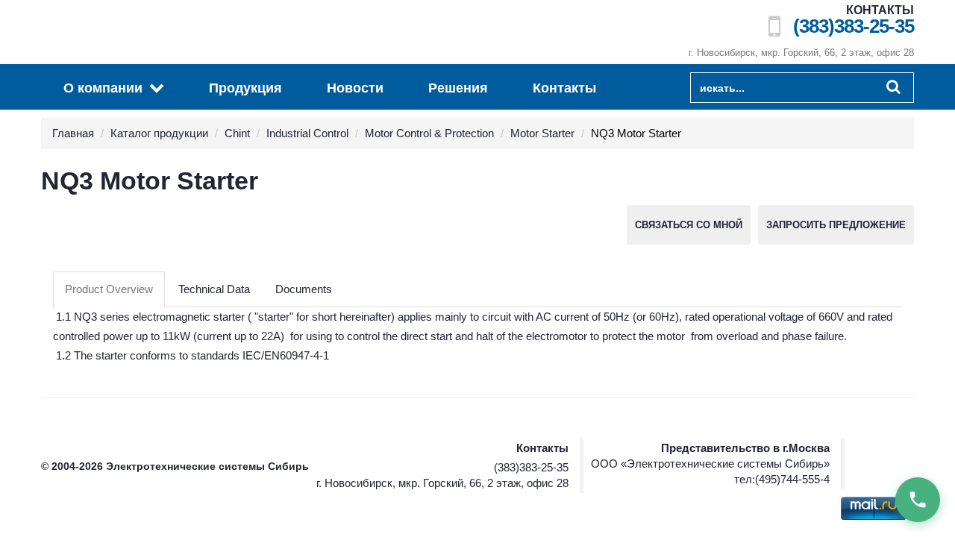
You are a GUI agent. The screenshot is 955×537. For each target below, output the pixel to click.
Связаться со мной (688, 224)
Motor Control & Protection (429, 133)
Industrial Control (307, 133)
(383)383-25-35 (853, 26)
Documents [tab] (303, 289)
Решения (458, 88)
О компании (104, 88)
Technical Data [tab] (214, 289)
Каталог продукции (159, 133)
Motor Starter (542, 133)
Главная (73, 133)
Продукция (245, 88)
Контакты (564, 88)
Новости (355, 88)
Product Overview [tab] (109, 289)
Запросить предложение (836, 224)
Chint (237, 133)
